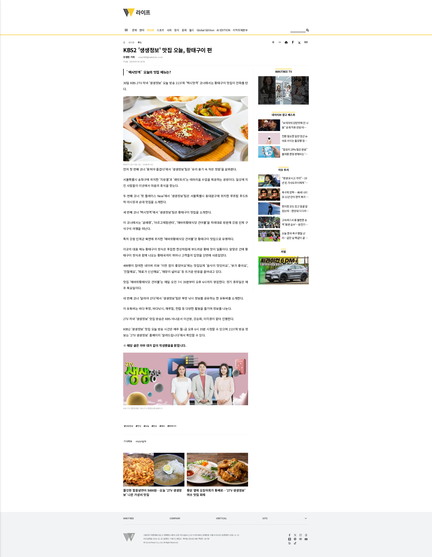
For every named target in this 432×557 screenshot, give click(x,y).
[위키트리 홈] (129, 16)
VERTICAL (221, 518)
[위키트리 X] (295, 535)
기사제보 (128, 441)
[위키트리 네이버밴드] (289, 543)
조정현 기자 (128, 57)
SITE (264, 518)
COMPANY (175, 518)
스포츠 (160, 30)
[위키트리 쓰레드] (306, 535)
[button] (273, 42)
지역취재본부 (240, 30)
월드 (191, 30)
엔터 (141, 30)
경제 (134, 30)
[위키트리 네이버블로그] (300, 539)
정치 (176, 30)
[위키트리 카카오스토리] (289, 539)
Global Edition (205, 30)
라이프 (150, 30)
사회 (169, 30)
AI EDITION (223, 30)
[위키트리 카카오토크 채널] (295, 539)
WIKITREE (128, 518)
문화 (184, 30)
